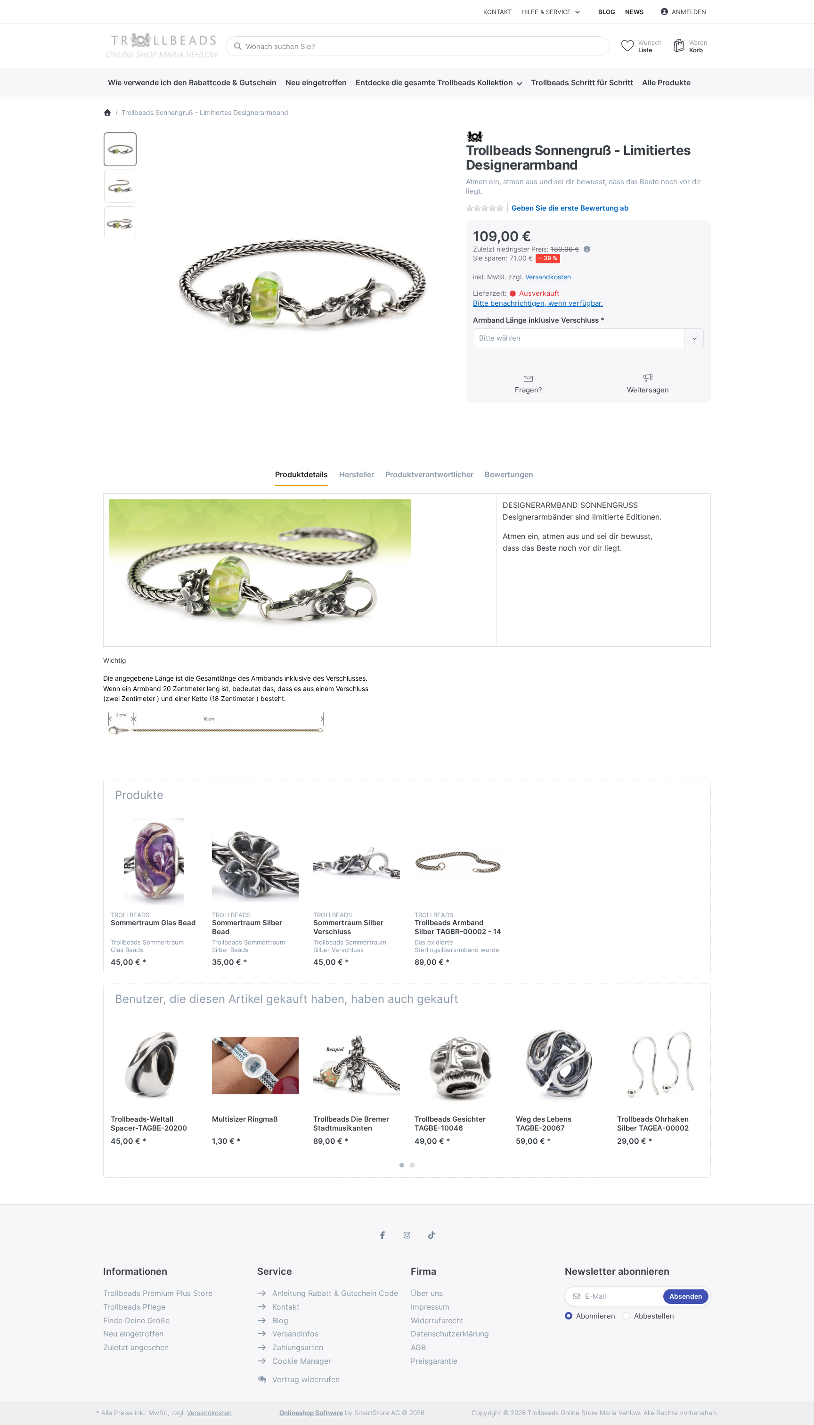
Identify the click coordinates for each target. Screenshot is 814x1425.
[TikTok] (431, 1235)
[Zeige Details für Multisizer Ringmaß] (255, 1065)
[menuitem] (192, 83)
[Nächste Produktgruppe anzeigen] (700, 1096)
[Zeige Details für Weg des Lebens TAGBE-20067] (559, 1065)
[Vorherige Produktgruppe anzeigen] (114, 1096)
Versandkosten (548, 277)
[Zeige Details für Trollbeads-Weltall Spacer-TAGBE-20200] (154, 1065)
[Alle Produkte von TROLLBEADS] (474, 136)
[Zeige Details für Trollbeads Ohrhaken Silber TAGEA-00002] (660, 1065)
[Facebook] (383, 1235)
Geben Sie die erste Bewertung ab (570, 208)
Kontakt (497, 12)
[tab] (301, 474)
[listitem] (298, 284)
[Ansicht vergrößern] (298, 284)
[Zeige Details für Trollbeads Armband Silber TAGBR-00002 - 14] (458, 861)
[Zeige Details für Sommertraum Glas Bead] (154, 861)
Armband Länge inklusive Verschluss (536, 320)
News (634, 12)
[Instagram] (407, 1235)
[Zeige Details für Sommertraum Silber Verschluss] (356, 861)
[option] (120, 149)
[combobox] (418, 46)
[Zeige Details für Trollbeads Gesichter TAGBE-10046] (458, 1065)
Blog (606, 12)
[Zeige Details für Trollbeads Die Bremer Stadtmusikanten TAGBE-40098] (356, 1065)
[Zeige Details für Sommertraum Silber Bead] (255, 861)
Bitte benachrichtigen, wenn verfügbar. (538, 303)
